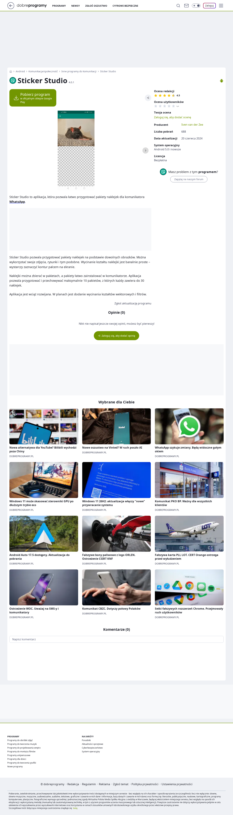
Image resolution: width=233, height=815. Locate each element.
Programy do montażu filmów (21, 751)
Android (20, 71)
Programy (59, 5)
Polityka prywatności (145, 784)
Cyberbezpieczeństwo (92, 747)
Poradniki (86, 740)
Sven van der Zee (192, 124)
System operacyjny (91, 751)
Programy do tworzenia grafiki (21, 762)
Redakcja (73, 784)
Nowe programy (15, 766)
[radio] (155, 95)
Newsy (75, 5)
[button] (221, 5)
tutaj (75, 808)
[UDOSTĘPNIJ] (148, 98)
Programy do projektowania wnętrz (24, 747)
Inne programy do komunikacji (79, 71)
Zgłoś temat (120, 784)
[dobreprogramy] (34, 5)
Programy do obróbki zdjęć (20, 740)
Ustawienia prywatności (177, 784)
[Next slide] (145, 150)
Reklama (104, 784)
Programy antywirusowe (18, 755)
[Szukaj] (178, 5)
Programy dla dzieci (16, 759)
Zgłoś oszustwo (96, 5)
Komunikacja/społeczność (43, 71)
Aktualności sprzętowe (92, 744)
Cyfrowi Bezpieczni (125, 5)
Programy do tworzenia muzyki (22, 744)
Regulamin (89, 784)
